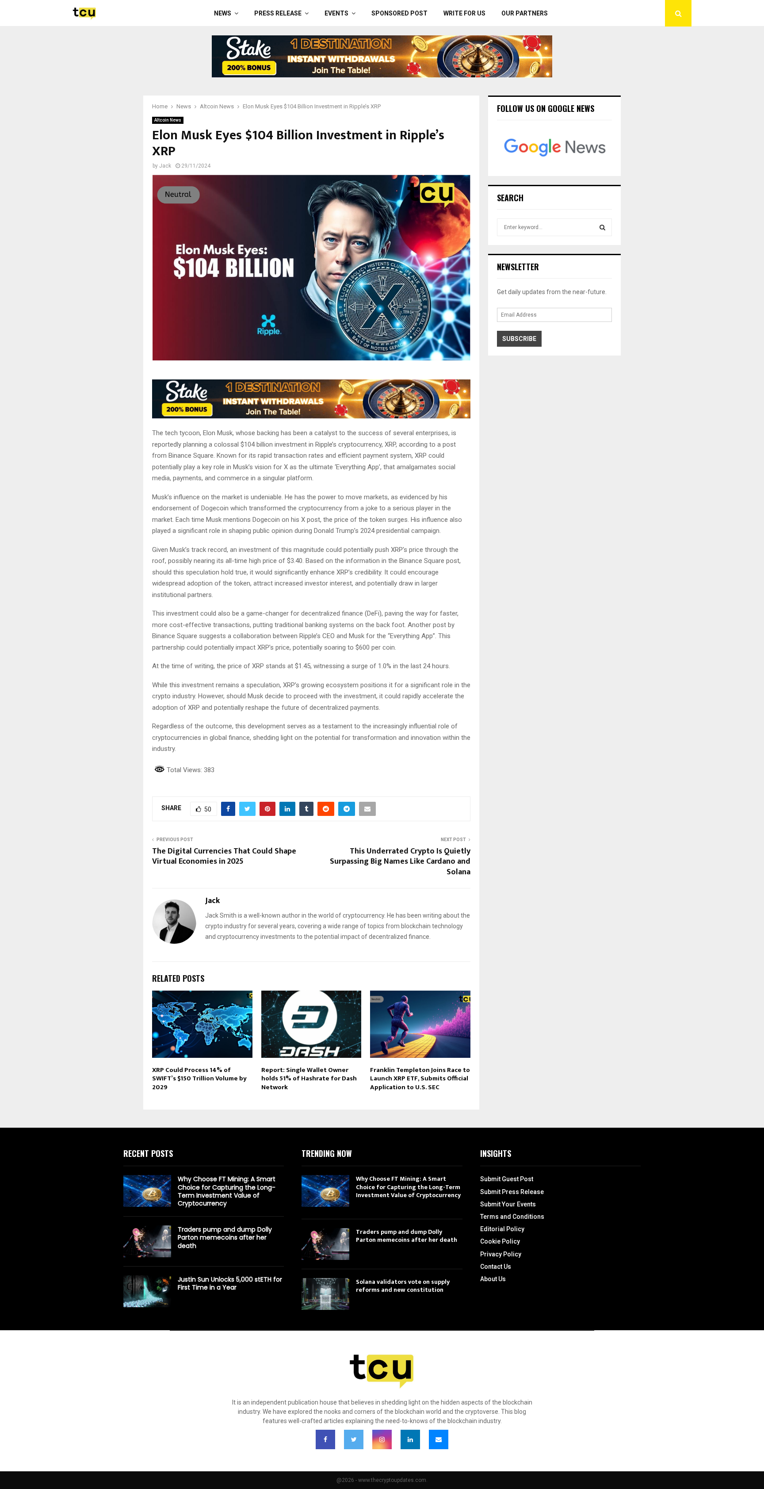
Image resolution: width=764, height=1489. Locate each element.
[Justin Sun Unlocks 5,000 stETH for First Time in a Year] (147, 1291)
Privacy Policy (500, 1254)
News (222, 13)
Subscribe (519, 338)
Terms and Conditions (512, 1216)
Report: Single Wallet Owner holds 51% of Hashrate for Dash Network (309, 1078)
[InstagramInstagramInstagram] (382, 1439)
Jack (165, 166)
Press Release (278, 13)
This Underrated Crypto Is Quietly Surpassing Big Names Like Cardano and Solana (400, 862)
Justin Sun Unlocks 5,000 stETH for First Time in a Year (230, 1283)
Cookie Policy (500, 1241)
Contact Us (495, 1266)
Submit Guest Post (506, 1179)
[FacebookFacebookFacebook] (325, 1439)
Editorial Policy (502, 1229)
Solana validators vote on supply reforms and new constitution (403, 1286)
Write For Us (464, 13)
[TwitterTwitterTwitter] (353, 1439)
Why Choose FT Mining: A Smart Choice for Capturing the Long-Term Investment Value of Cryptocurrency (226, 1191)
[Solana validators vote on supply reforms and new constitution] (325, 1294)
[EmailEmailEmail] (438, 1439)
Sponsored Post (399, 13)
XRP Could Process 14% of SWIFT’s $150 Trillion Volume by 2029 (199, 1078)
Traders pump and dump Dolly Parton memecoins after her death (225, 1237)
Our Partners (524, 13)
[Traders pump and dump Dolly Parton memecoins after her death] (147, 1241)
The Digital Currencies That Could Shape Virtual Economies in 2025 (224, 857)
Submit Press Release (512, 1191)
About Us (493, 1278)
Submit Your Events (508, 1204)
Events (336, 13)
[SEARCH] (602, 227)
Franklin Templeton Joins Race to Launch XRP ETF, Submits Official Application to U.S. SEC (420, 1078)
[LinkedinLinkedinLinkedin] (410, 1439)
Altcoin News (167, 120)
